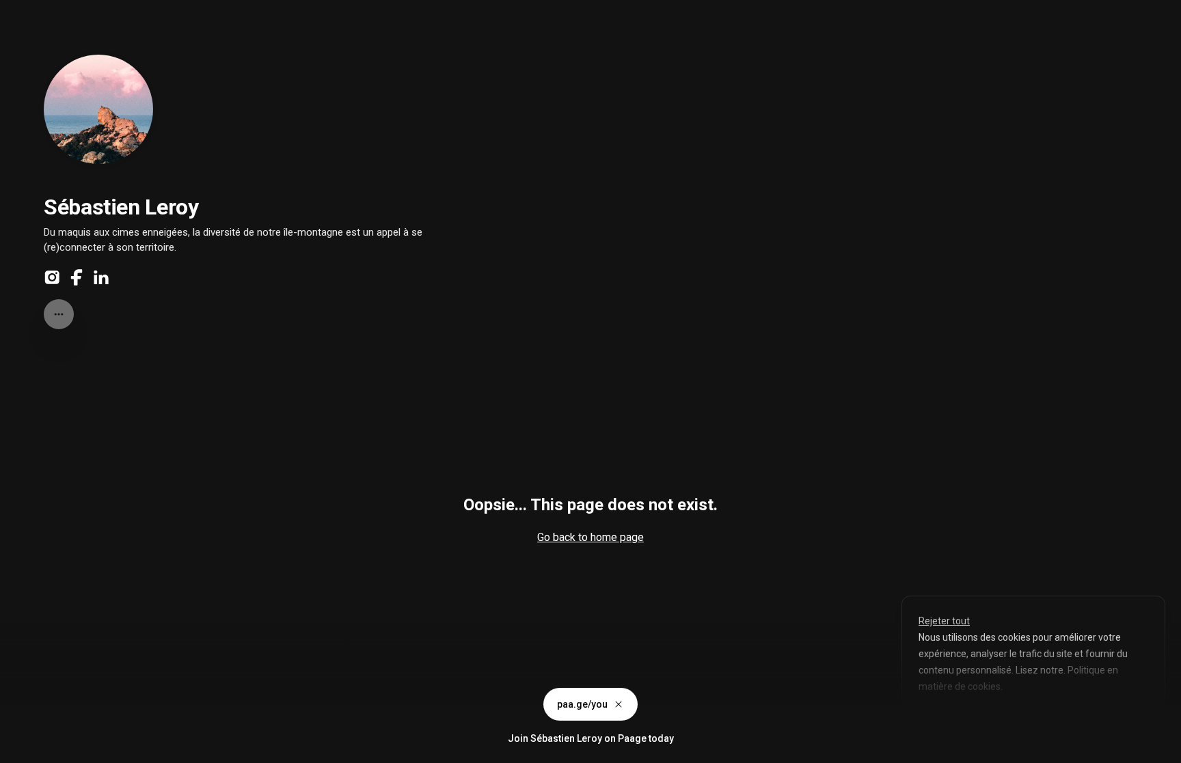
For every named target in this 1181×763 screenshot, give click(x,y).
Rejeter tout (944, 620)
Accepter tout (1052, 717)
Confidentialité (34, 749)
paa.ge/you (582, 704)
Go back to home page (590, 537)
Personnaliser (959, 717)
